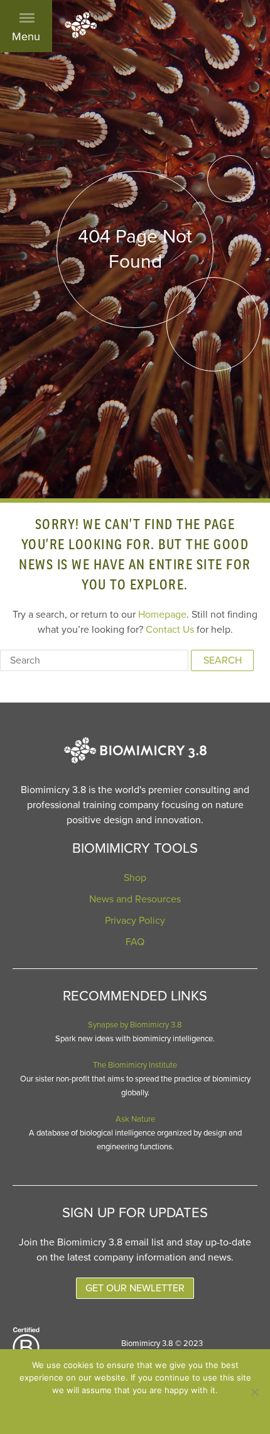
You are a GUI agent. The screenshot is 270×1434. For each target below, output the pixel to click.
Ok (135, 1410)
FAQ (135, 942)
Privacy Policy (135, 920)
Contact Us (170, 629)
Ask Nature (135, 1119)
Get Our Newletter (135, 1288)
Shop (135, 878)
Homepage (162, 614)
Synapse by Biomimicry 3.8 (135, 1025)
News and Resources (135, 899)
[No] (254, 1392)
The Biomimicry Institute (135, 1065)
